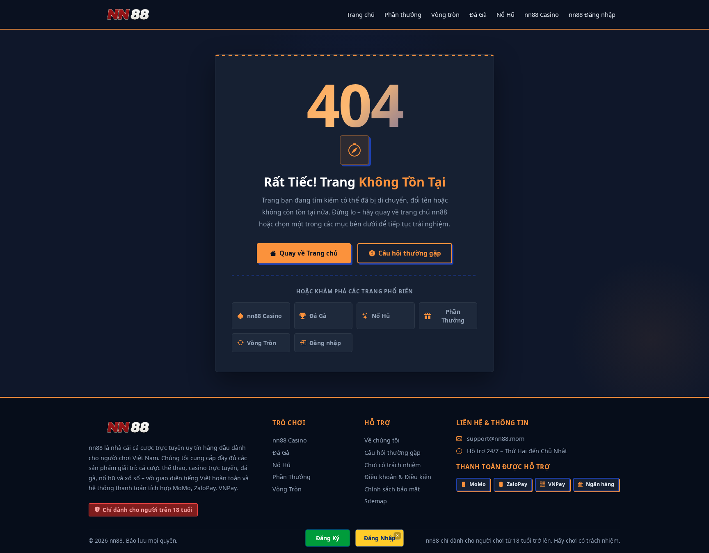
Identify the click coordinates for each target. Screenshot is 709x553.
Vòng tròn (445, 14)
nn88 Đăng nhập (592, 14)
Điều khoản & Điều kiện (397, 477)
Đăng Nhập (380, 538)
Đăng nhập (325, 343)
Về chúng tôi (382, 440)
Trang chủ (361, 14)
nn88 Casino (541, 14)
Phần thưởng (402, 14)
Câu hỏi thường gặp (409, 253)
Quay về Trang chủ (308, 253)
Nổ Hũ (505, 14)
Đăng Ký (327, 538)
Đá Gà (478, 14)
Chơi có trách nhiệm (392, 465)
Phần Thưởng (452, 316)
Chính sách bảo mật (392, 489)
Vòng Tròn (261, 343)
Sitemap (375, 501)
